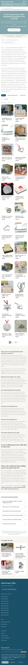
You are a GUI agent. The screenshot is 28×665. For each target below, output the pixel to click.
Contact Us (3, 626)
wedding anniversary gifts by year (11, 488)
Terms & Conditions (5, 638)
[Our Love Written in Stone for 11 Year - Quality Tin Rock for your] (21, 329)
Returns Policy (4, 624)
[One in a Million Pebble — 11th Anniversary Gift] (7, 251)
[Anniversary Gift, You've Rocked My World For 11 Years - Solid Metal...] (21, 211)
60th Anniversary (4, 612)
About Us (3, 633)
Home (2, 8)
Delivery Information (5, 622)
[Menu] (26, 2)
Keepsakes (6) (22, 95)
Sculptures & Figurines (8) (12, 95)
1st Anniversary (4, 596)
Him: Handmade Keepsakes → (8, 42)
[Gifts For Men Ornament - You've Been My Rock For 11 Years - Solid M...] (7, 172)
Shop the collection (14, 30)
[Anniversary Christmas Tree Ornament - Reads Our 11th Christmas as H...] (21, 153)
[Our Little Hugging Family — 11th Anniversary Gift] (21, 114)
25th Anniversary (4, 603)
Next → (16, 342)
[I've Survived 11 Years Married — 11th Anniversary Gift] (7, 192)
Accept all (5, 662)
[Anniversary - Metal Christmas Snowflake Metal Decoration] (7, 329)
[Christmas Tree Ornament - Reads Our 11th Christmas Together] (21, 309)
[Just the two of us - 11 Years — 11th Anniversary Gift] (21, 251)
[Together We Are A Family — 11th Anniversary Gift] (7, 290)
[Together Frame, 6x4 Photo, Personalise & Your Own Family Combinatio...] (7, 153)
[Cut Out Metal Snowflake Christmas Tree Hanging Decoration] (7, 309)
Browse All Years (5, 615)
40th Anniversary (4, 608)
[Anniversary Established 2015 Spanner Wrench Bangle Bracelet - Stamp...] (7, 133)
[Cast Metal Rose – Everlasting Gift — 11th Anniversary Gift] (21, 270)
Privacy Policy (4, 640)
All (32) (3, 95)
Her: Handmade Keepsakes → (12, 39)
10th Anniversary (4, 601)
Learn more (12, 659)
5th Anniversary (4, 599)
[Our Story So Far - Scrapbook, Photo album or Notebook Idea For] (21, 192)
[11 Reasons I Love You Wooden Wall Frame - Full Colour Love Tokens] (21, 133)
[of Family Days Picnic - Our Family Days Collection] (21, 172)
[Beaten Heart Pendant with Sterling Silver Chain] (7, 231)
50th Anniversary (4, 610)
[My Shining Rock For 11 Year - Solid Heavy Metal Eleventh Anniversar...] (7, 114)
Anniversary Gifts (7, 2)
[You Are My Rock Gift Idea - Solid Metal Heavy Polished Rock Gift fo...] (7, 270)
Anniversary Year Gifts (8, 8)
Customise (20, 662)
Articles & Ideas (4, 635)
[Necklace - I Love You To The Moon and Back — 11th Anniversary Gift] (7, 211)
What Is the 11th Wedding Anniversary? (18, 26)
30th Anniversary (4, 605)
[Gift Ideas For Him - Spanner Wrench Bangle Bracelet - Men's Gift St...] (21, 231)
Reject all (13, 662)
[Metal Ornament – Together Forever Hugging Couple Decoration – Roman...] (21, 290)
